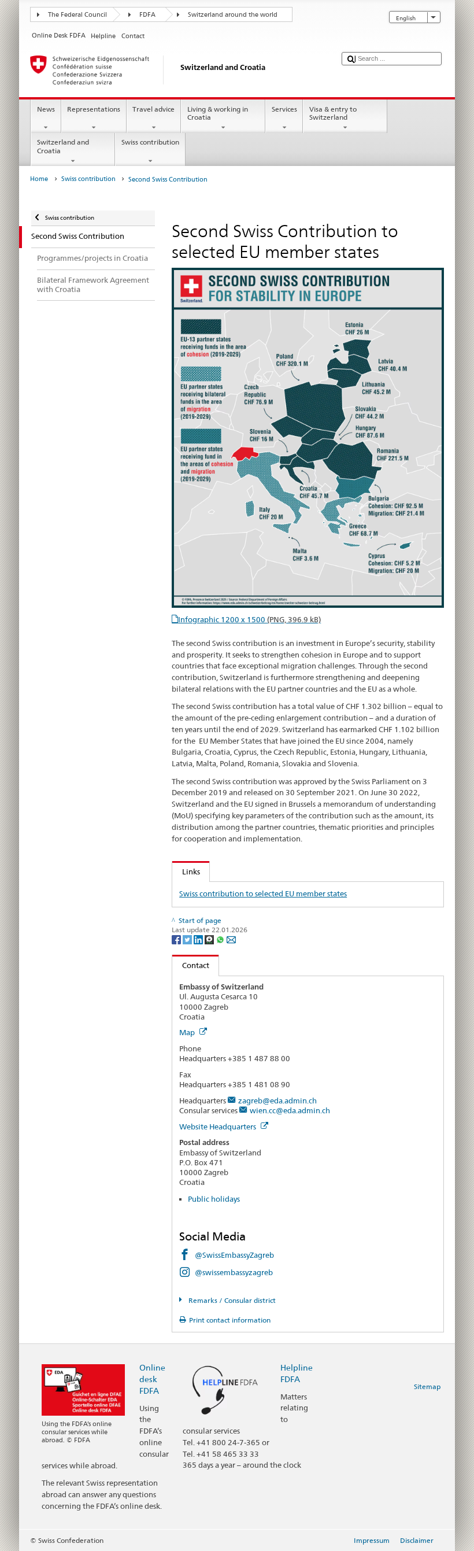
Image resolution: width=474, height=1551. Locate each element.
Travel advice (153, 109)
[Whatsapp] (221, 939)
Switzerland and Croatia (63, 146)
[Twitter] (188, 939)
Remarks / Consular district (231, 1300)
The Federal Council (77, 15)
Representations (93, 109)
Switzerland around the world (232, 15)
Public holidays (214, 1198)
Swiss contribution (150, 142)
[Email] (231, 939)
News (46, 109)
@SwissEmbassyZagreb (234, 1255)
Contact (190, 965)
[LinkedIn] (199, 939)
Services (284, 109)
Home (39, 179)
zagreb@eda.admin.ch (277, 1100)
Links (186, 871)
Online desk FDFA (152, 1378)
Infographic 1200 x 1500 (249, 619)
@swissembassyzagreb (234, 1272)
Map (188, 1032)
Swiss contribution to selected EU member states (263, 893)
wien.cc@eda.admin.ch (290, 1110)
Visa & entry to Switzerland (333, 113)
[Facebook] (177, 939)
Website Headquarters (218, 1126)
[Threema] (210, 939)
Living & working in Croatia (217, 113)
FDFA (147, 15)
